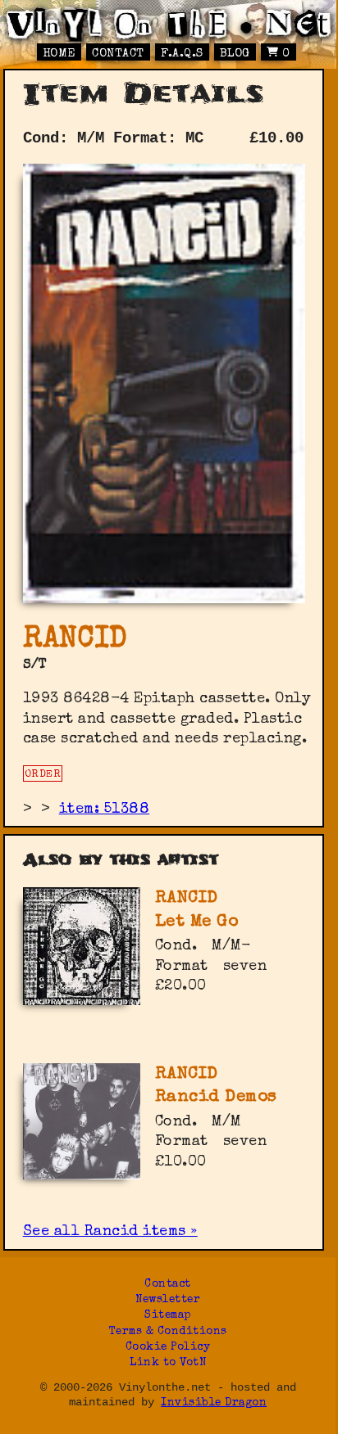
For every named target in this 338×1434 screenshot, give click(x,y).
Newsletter (167, 1300)
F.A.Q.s (182, 54)
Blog (235, 54)
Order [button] (43, 774)
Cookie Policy (168, 1347)
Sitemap (167, 1315)
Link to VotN (168, 1363)
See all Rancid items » (110, 1231)
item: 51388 (104, 809)
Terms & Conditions (168, 1332)
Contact (118, 54)
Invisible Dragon (214, 1403)
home (59, 54)
